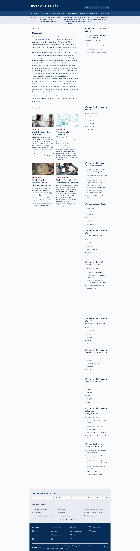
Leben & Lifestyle (92, 13)
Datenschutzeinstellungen (64, 546)
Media (101, 3)
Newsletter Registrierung (61, 548)
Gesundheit (56, 13)
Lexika (107, 13)
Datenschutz (53, 546)
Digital (101, 13)
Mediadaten (91, 546)
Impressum (45, 546)
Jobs (97, 3)
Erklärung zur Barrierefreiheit (79, 546)
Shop (93, 3)
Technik (82, 13)
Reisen (64, 13)
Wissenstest (34, 13)
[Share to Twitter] (39, 108)
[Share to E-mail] (33, 108)
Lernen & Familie (45, 13)
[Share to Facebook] (36, 108)
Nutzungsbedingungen (48, 548)
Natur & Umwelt (73, 13)
